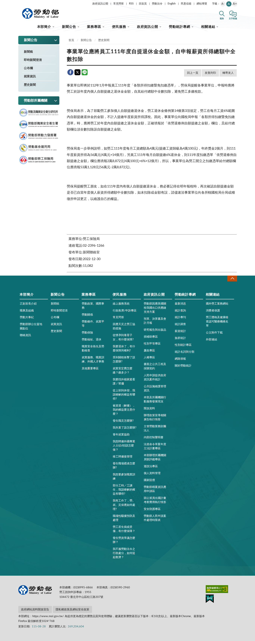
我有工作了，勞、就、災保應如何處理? (124, 504)
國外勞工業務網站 (217, 303)
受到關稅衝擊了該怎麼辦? (124, 359)
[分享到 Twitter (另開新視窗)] (77, 72)
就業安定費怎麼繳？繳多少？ (122, 370)
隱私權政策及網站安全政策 (72, 609)
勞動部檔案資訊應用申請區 (155, 489)
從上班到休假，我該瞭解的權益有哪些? (124, 394)
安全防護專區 (152, 509)
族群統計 (180, 338)
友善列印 (210, 73)
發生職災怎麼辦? (123, 420)
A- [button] (222, 3)
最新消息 (180, 303)
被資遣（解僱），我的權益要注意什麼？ (124, 409)
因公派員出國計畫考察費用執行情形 (155, 500)
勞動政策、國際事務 (93, 305)
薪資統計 (180, 331)
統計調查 (180, 324)
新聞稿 (28, 51)
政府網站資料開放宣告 (35, 609)
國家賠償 (149, 480)
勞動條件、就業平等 (93, 323)
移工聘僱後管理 (122, 456)
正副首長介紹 (28, 303)
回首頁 (143, 3)
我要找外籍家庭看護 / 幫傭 (124, 381)
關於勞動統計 (183, 365)
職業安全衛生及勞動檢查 (93, 348)
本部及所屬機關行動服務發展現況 (155, 399)
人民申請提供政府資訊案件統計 (155, 377)
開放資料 (149, 408)
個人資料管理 (152, 473)
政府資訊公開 (100, 3)
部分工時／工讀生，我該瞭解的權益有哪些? (124, 489)
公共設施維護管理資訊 (155, 388)
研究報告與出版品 (155, 329)
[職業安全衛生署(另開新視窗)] (38, 124)
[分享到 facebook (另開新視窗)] (70, 72)
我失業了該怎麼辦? (124, 427)
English (172, 3)
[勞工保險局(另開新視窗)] (38, 160)
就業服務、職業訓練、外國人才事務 (93, 359)
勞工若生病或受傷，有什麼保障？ (124, 529)
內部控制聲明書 (153, 437)
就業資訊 (30, 76)
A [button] (229, 3)
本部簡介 (44, 27)
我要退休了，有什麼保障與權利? (124, 348)
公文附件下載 (214, 332)
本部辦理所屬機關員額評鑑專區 (155, 457)
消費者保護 (213, 310)
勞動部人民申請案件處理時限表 (155, 518)
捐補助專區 (151, 336)
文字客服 (233, 19)
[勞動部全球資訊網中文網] (40, 13)
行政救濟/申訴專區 (124, 310)
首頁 (71, 40)
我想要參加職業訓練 (124, 476)
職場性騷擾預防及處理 (124, 518)
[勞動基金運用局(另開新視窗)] (38, 148)
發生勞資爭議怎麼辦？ (124, 540)
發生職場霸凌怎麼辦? (124, 465)
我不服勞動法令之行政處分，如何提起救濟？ (124, 553)
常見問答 (118, 3)
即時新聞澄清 (33, 59)
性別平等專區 (152, 343)
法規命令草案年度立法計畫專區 (155, 446)
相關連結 (208, 27)
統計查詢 (180, 310)
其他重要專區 (90, 368)
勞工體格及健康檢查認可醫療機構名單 (217, 321)
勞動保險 (87, 332)
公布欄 (28, 68)
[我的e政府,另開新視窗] (210, 599)
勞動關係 (87, 314)
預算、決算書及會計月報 (155, 320)
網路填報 (180, 358)
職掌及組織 (27, 310)
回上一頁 (192, 73)
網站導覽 (202, 3)
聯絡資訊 (25, 335)
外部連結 (211, 339)
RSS (131, 3)
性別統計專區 (183, 345)
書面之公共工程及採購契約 (155, 366)
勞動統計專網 (179, 27)
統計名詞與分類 (184, 351)
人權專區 (149, 357)
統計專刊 (180, 317)
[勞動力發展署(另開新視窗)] (38, 136)
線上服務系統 (121, 303)
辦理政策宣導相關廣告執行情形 (155, 417)
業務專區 (94, 27)
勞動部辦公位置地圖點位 (31, 326)
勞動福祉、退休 (91, 339)
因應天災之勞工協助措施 (124, 326)
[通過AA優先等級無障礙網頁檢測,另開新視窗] (217, 590)
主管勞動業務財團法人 (155, 428)
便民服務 (119, 27)
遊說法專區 (151, 466)
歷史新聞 (30, 84)
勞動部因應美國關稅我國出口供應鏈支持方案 (155, 307)
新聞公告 (69, 27)
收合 (232, 278)
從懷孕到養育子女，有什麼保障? (123, 337)
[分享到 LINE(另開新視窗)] (85, 72)
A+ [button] (235, 3)
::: (17, 2)
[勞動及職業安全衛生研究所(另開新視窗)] (38, 113)
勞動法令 (157, 3)
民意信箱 (186, 3)
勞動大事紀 (27, 317)
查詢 (222, 19)
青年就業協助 (121, 434)
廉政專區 (149, 350)
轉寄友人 (228, 73)
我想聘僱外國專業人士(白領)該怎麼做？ (124, 445)
